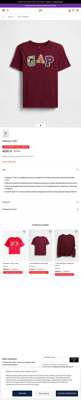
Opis (4, 170)
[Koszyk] (77, 10)
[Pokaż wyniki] (7, 10)
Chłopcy (10, 16)
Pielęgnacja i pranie (9, 209)
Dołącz (48, 2)
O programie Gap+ (57, 2)
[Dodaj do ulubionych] (24, 231)
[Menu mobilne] (3, 10)
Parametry (6, 202)
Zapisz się (74, 360)
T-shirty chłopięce (23, 16)
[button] (40, 125)
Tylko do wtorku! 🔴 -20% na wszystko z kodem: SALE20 (40, 5)
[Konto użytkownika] (69, 10)
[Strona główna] (3, 16)
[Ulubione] (73, 10)
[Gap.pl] (40, 10)
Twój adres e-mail (49, 357)
